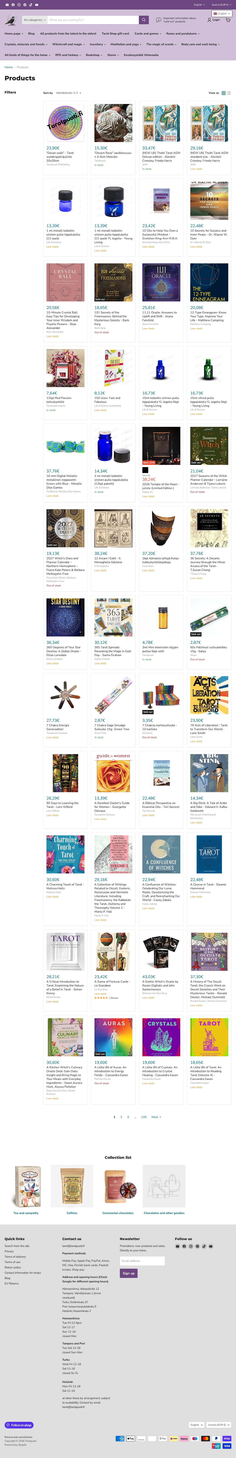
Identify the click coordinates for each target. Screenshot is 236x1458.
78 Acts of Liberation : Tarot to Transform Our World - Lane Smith (209, 729)
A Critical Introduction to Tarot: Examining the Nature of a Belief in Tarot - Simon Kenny (65, 987)
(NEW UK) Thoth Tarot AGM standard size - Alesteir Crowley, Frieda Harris (209, 157)
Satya (193, 655)
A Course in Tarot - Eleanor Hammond (208, 886)
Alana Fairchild (150, 324)
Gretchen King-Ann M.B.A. (156, 242)
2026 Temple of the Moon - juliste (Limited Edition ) (160, 486)
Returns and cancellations (18, 1437)
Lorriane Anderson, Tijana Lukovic (208, 487)
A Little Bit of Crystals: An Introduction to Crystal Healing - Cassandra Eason (160, 1071)
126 (144, 1117)
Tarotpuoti (100, 160)
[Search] (144, 20)
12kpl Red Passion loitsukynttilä (58, 400)
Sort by (48, 93)
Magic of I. (147, 492)
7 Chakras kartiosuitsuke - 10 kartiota (159, 727)
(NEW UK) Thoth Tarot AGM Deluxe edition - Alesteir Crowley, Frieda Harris (161, 157)
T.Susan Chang (198, 574)
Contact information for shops (23, 1273)
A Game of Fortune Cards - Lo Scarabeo (112, 984)
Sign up (129, 1273)
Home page (13, 34)
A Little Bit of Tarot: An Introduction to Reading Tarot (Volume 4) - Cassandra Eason (205, 1073)
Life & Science (53, 242)
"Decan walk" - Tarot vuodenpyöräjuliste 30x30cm (60, 157)
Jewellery (97, 44)
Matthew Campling (200, 324)
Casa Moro (148, 566)
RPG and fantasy (67, 55)
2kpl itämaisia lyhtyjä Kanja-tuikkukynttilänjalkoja (161, 560)
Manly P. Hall (101, 915)
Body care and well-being (199, 44)
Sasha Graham (102, 659)
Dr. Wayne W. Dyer (200, 242)
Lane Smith (196, 737)
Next (155, 1117)
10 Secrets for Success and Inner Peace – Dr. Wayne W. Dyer (209, 234)
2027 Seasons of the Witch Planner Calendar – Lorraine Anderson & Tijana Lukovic (208, 480)
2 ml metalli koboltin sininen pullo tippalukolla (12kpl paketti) (111, 480)
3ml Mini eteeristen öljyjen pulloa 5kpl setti (160, 649)
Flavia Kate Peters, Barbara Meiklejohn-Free (61, 579)
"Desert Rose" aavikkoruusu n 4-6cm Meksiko (112, 155)
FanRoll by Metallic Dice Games (63, 491)
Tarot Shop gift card (115, 34)
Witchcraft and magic (67, 44)
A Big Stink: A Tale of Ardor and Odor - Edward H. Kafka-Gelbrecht (209, 807)
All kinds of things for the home (26, 55)
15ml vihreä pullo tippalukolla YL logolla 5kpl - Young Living (208, 402)
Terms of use (12, 1262)
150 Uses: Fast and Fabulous (107, 400)
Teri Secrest (148, 810)
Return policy (13, 1267)
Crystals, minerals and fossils (25, 44)
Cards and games (147, 34)
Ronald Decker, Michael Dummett (208, 1001)
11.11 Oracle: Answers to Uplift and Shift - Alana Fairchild (159, 316)
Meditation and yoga (125, 44)
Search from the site (17, 1246)
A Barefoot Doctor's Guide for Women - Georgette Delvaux (112, 807)
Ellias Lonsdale (54, 659)
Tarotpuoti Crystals (56, 733)
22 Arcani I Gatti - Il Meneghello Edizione (108, 560)
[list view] (228, 93)
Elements (147, 733)
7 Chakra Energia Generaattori (57, 727)
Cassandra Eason (151, 1079)
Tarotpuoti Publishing (58, 164)
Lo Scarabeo (101, 989)
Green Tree (100, 733)
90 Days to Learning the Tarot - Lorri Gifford (62, 805)
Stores (112, 55)
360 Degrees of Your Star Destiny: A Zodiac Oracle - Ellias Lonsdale (63, 651)
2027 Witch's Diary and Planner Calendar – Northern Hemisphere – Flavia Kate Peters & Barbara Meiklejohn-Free (65, 566)
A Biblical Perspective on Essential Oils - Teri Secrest (160, 805)
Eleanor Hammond (200, 892)
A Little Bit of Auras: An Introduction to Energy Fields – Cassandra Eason (111, 1071)
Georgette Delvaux (104, 814)
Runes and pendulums (181, 34)
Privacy (9, 1251)
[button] (222, 13)
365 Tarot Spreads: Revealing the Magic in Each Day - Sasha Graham (112, 651)
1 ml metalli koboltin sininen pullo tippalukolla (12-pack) (63, 234)
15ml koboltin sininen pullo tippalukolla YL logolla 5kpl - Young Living (160, 402)
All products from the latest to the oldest (68, 34)
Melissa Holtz (53, 892)
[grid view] (223, 93)
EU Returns (12, 1283)
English (198, 4)
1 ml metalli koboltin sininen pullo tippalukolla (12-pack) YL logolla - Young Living (113, 236)
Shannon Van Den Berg (154, 993)
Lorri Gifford (52, 810)
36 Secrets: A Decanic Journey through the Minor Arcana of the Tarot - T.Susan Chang (207, 564)
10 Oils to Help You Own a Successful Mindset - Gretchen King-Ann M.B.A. (160, 234)
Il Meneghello (101, 566)
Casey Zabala (149, 904)
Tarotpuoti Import (55, 405)
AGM (145, 164)
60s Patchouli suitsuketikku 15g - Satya (208, 649)
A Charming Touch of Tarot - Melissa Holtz (65, 886)
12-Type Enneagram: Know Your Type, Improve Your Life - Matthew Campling (208, 316)
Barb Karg (99, 328)
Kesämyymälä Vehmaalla (141, 55)
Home (9, 67)
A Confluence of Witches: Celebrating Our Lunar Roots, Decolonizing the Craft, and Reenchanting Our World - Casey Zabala (161, 892)
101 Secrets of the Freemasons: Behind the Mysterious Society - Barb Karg (111, 318)
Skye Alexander (55, 332)
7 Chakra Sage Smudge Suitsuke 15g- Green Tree (111, 727)
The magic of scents (160, 44)
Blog (31, 34)
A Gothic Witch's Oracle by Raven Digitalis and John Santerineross (160, 985)
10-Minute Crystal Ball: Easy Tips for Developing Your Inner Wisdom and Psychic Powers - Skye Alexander (62, 320)
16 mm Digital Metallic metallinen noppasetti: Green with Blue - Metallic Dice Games (64, 482)
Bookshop (93, 55)
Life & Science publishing (107, 405)
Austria (220, 4)
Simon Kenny (53, 997)
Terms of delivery (15, 1257)
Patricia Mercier (102, 1079)
